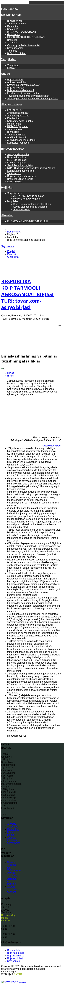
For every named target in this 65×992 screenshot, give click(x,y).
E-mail (10, 375)
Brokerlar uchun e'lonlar (20, 179)
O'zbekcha (13, 257)
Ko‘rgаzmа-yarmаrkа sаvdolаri (23, 85)
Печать (11, 373)
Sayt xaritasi (7, 246)
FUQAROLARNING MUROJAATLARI (27, 221)
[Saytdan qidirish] (25, 246)
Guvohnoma (13, 34)
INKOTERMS (14, 181)
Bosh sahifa (9, 9)
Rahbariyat (13, 26)
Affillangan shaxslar (17, 113)
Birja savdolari (15, 79)
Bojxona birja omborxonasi (21, 176)
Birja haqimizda (15, 953)
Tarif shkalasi (14, 173)
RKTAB (18, 974)
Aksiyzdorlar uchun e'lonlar (21, 140)
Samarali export (21, 209)
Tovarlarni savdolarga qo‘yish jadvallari (28, 96)
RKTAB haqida (11, 15)
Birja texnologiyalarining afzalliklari (32, 204)
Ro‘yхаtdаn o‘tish (16, 157)
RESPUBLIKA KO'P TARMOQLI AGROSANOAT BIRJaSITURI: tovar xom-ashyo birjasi (27, 294)
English (11, 251)
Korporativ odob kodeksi (20, 121)
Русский (11, 254)
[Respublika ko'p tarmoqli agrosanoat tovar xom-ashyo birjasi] (31, 349)
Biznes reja (13, 132)
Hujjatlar (7, 187)
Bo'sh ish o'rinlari (16, 53)
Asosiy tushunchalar (18, 154)
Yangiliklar (8, 59)
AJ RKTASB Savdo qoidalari (28, 196)
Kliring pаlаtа (10, 833)
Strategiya (12, 29)
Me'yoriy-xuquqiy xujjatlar (27, 198)
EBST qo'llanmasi (17, 160)
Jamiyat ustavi (15, 129)
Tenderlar (12, 50)
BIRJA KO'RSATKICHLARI (21, 31)
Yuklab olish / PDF (51, 445)
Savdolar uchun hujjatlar (20, 165)
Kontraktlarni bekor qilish (20, 170)
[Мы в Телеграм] (21, 246)
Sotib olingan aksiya (18, 115)
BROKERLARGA (12, 148)
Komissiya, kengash (18, 142)
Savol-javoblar (15, 48)
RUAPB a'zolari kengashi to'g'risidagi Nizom (31, 168)
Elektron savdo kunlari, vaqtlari (23, 93)
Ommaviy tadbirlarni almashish (23, 45)
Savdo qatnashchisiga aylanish (30, 207)
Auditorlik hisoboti (16, 137)
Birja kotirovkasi (15, 87)
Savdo (5, 73)
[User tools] (2, 368)
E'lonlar (11, 68)
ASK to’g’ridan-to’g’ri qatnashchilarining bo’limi (32, 98)
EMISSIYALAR (15, 110)
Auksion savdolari (16, 82)
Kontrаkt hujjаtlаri (16, 162)
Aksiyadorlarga (11, 104)
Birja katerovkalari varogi (20, 90)
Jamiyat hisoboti (16, 134)
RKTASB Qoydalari (17, 126)
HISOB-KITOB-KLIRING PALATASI (26, 37)
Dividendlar (13, 118)
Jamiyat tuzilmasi (16, 23)
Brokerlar (12, 40)
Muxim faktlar (14, 123)
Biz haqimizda (15, 21)
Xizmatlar (12, 42)
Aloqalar (7, 215)
